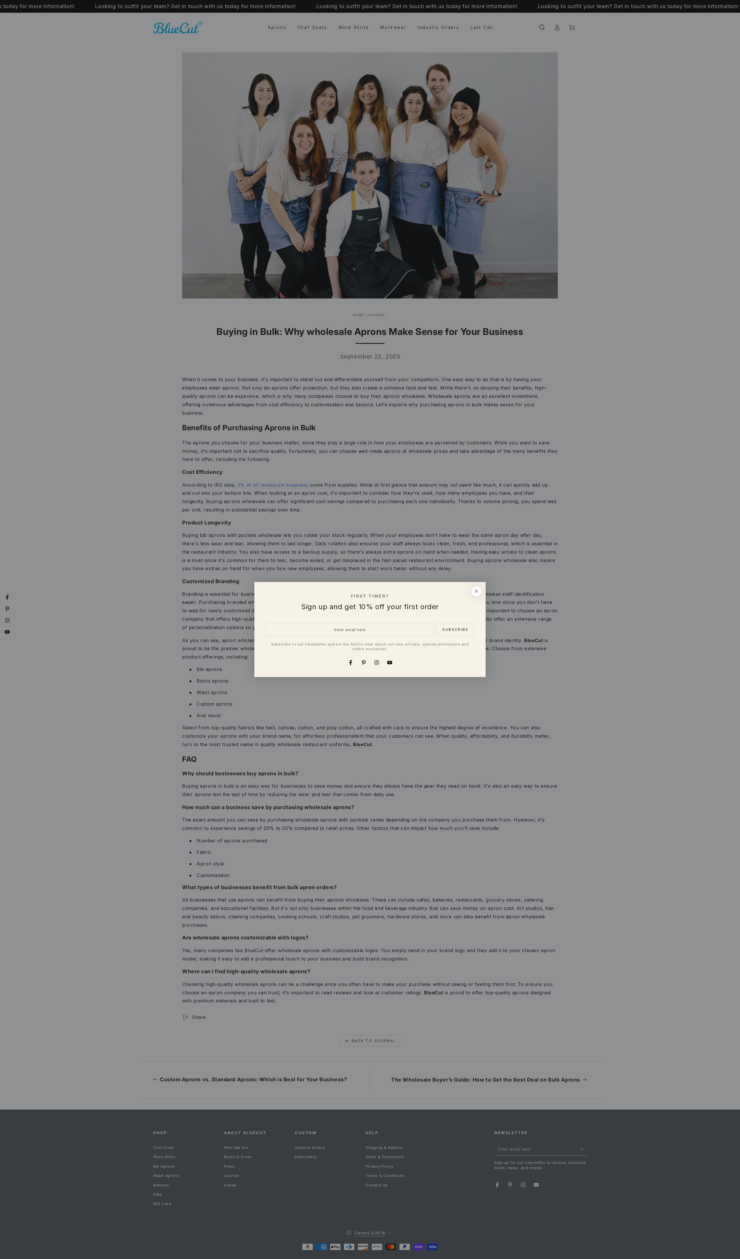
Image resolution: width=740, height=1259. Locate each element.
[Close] (476, 591)
